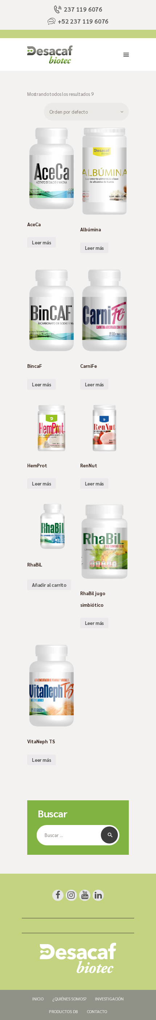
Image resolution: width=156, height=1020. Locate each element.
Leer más (41, 242)
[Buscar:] (78, 835)
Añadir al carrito (49, 585)
